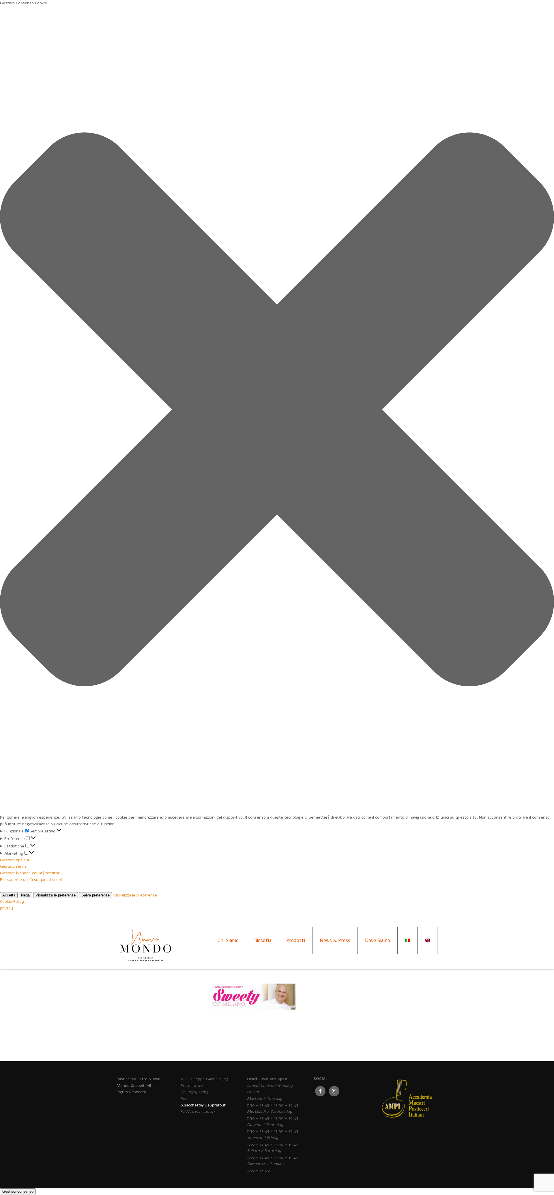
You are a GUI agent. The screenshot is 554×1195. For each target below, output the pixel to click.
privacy (6, 908)
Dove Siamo (377, 940)
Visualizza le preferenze (55, 895)
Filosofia (262, 940)
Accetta (8, 895)
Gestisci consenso (17, 1191)
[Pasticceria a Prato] (145, 951)
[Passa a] (407, 940)
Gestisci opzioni (14, 860)
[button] (277, 410)
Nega (25, 895)
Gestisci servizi (13, 866)
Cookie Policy (12, 901)
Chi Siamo (228, 940)
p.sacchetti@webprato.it (203, 1105)
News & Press (335, 940)
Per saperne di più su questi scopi (31, 879)
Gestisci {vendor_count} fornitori (30, 873)
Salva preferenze (95, 895)
